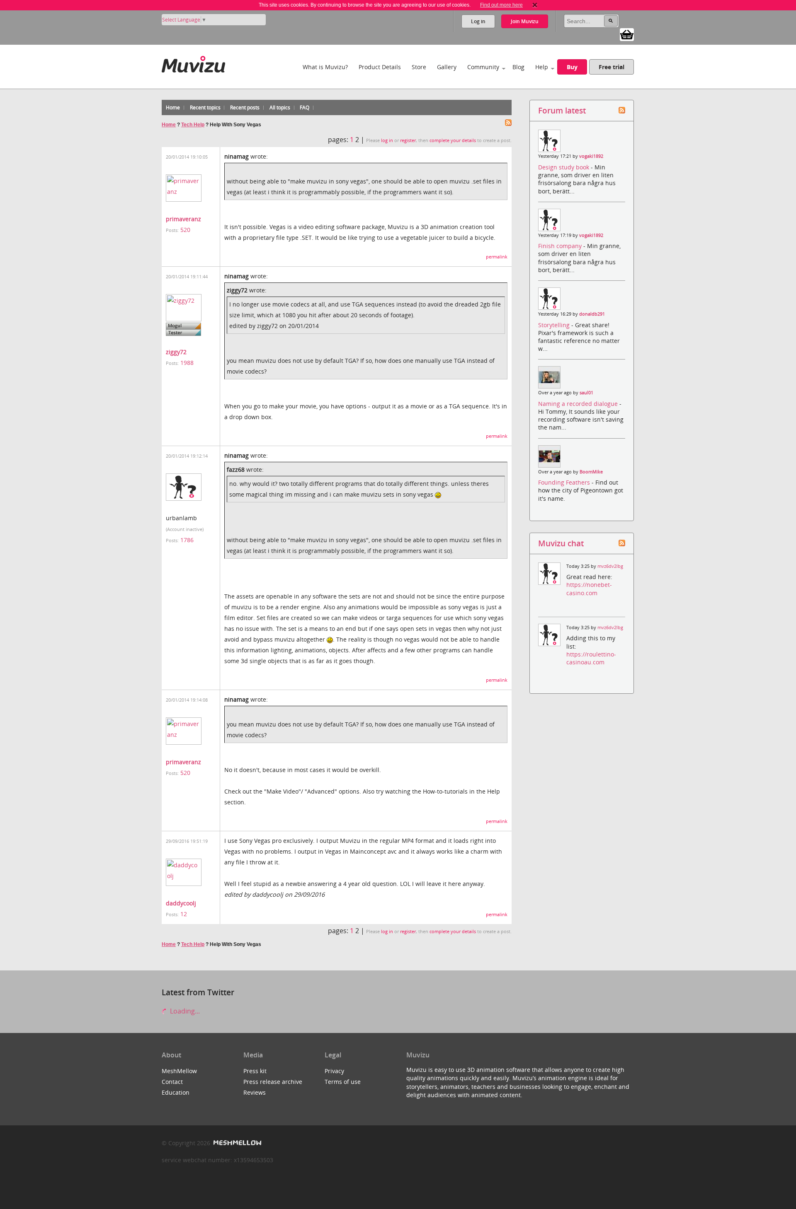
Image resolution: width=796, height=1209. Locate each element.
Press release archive (272, 1082)
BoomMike (591, 472)
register (408, 140)
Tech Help (192, 125)
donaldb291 (592, 314)
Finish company (560, 246)
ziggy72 (176, 352)
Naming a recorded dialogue (578, 404)
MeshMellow (179, 1071)
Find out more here (501, 5)
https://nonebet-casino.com (589, 588)
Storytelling (554, 325)
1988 (187, 363)
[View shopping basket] (627, 34)
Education (175, 1092)
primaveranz (183, 219)
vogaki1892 (591, 156)
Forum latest (562, 110)
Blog (518, 67)
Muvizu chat (561, 543)
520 (185, 230)
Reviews (254, 1092)
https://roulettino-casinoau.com (591, 658)
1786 (187, 540)
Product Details (380, 67)
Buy (572, 67)
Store (419, 67)
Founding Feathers (565, 482)
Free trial (611, 67)
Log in (478, 21)
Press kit (255, 1071)
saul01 (586, 393)
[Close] (534, 5)
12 (183, 914)
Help (541, 67)
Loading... (184, 1011)
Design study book (564, 167)
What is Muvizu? (325, 67)
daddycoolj (181, 903)
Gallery (446, 67)
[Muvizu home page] (193, 63)
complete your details (453, 140)
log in (387, 140)
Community (483, 67)
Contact (172, 1082)
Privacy (334, 1071)
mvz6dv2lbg (610, 566)
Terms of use (343, 1082)
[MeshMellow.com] (236, 1143)
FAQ (304, 107)
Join (525, 21)
